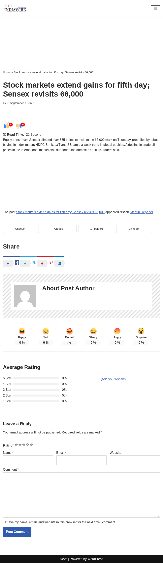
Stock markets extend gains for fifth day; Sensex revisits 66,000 (60, 212)
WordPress (95, 559)
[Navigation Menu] (155, 8)
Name (8, 452)
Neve (63, 559)
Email (61, 452)
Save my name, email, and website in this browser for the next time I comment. (61, 522)
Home (7, 72)
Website (115, 452)
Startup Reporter (141, 212)
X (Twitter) (96, 228)
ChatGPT (21, 228)
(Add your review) (113, 379)
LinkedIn (134, 228)
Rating (8, 445)
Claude (58, 228)
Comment (11, 469)
